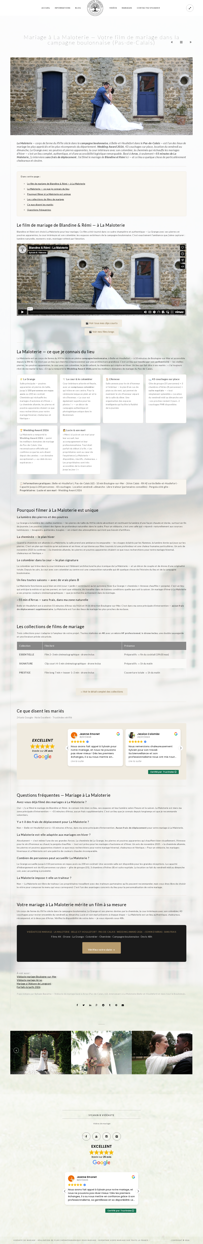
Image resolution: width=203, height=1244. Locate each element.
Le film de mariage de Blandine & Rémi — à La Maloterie (56, 183)
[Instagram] (107, 1136)
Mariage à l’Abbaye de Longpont (34, 983)
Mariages (127, 8)
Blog (78, 8)
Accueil (46, 8)
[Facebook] (86, 1136)
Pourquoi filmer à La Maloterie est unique (49, 194)
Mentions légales (160, 1240)
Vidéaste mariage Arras (29, 980)
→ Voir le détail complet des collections (101, 691)
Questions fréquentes (39, 209)
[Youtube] (96, 1136)
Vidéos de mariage (102, 1123)
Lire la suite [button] (77, 761)
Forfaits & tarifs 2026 (28, 987)
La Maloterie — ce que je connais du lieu (48, 188)
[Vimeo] (117, 1136)
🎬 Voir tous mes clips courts (102, 323)
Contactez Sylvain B (148, 8)
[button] (180, 748)
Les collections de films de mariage (45, 199)
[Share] (77, 1005)
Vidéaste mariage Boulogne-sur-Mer (37, 976)
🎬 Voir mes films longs (101, 331)
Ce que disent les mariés (40, 204)
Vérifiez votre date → (101, 949)
